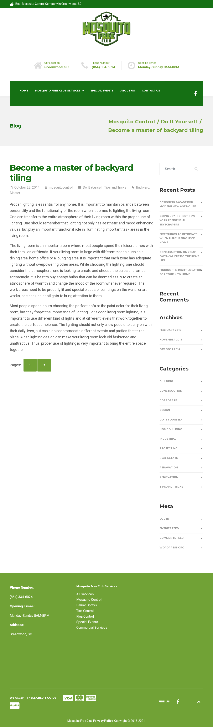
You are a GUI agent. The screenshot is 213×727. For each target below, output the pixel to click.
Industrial (168, 438)
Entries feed (169, 528)
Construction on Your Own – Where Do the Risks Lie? (179, 256)
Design (165, 410)
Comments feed (172, 537)
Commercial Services (91, 627)
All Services (85, 594)
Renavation (169, 467)
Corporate (168, 400)
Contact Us (151, 90)
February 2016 (170, 330)
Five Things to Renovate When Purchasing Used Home (178, 238)
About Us (127, 90)
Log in (164, 518)
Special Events (101, 90)
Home (24, 90)
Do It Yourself (93, 187)
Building (166, 381)
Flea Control (85, 616)
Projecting (168, 448)
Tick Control (85, 611)
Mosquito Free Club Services (57, 90)
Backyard (142, 187)
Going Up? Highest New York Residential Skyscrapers (177, 220)
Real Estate (169, 457)
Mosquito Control (89, 600)
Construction (171, 390)
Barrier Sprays (86, 605)
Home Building (171, 429)
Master (15, 193)
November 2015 (171, 339)
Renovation (169, 477)
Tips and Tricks (115, 187)
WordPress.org (172, 547)
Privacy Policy (103, 720)
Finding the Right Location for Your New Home (181, 272)
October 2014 (170, 349)
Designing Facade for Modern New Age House (178, 204)
